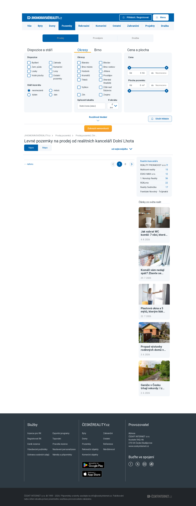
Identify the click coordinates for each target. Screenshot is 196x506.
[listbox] (113, 106)
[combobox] (91, 106)
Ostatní (117, 25)
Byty (40, 25)
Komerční (101, 25)
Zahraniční (133, 25)
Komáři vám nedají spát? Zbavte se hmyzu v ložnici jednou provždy (152, 271)
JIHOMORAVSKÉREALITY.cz (37, 135)
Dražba (165, 25)
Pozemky (67, 25)
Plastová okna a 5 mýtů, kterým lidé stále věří (152, 310)
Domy (52, 25)
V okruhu (112, 100)
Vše (29, 25)
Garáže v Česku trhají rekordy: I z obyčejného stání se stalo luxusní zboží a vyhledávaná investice (154, 386)
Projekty (150, 25)
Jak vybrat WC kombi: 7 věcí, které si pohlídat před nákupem (153, 233)
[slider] (129, 68)
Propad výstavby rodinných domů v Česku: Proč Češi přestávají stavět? (152, 348)
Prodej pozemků (63, 135)
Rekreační (83, 25)
